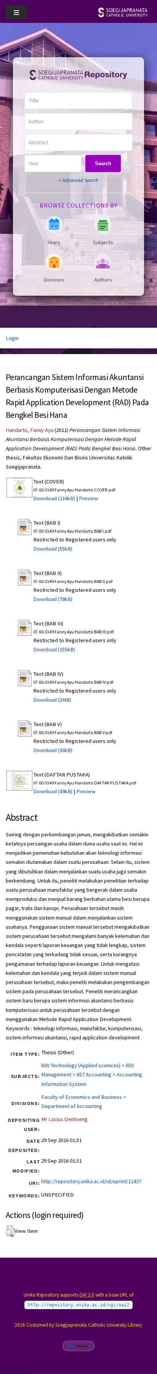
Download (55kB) (52, 548)
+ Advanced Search (78, 180)
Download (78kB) (52, 599)
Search (103, 163)
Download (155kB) (54, 649)
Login (12, 338)
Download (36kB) (52, 750)
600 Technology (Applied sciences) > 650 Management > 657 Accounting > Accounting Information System (91, 1074)
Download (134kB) (54, 498)
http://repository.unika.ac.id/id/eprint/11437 (91, 1181)
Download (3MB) (52, 699)
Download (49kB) (52, 791)
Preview (88, 498)
